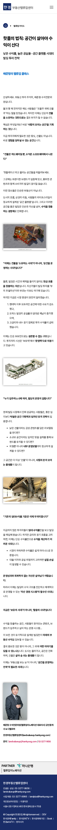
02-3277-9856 (44, 741)
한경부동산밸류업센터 (15, 783)
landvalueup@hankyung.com (23, 741)
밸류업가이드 (18, 25)
